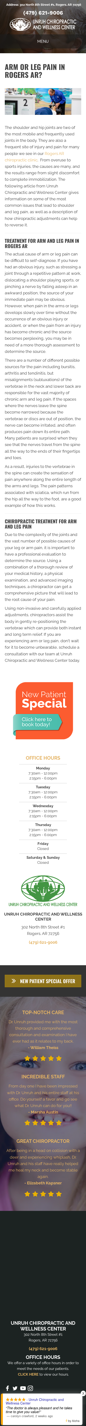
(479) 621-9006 (43, 13)
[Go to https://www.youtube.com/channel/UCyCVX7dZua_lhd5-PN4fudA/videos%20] (22, 1389)
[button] (43, 981)
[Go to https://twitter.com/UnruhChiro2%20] (15, 1389)
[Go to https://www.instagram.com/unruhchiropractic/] (30, 1389)
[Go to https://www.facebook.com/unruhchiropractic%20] (7, 1389)
